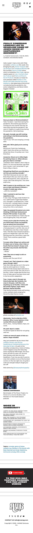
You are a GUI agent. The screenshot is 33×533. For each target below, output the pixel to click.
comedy (11, 446)
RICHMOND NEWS (16, 58)
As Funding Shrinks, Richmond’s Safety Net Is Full (15, 427)
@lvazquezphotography (21, 367)
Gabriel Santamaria (11, 56)
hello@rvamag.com (21, 520)
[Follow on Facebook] (9, 516)
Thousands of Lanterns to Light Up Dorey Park (16, 421)
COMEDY (6, 58)
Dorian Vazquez (20, 67)
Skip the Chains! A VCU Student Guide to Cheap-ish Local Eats (14, 418)
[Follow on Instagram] (24, 3)
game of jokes (19, 446)
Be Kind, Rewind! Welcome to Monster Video (14, 414)
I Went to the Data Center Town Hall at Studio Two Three (15, 411)
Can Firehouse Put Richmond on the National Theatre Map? (15, 434)
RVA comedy (21, 452)
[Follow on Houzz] (27, 3)
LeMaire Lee (14, 65)
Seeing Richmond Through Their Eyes (15, 431)
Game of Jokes (17, 70)
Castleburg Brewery (20, 68)
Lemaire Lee (19, 315)
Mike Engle (19, 72)
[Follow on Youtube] (30, 6)
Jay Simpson (7, 68)
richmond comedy (9, 452)
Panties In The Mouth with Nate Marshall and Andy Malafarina (15, 81)
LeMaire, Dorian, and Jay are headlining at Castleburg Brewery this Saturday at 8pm (16, 344)
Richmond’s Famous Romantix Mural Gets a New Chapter (14, 424)
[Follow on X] (12, 516)
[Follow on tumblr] (15, 516)
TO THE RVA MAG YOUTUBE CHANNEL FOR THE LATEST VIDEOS (16, 481)
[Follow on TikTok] (30, 3)
